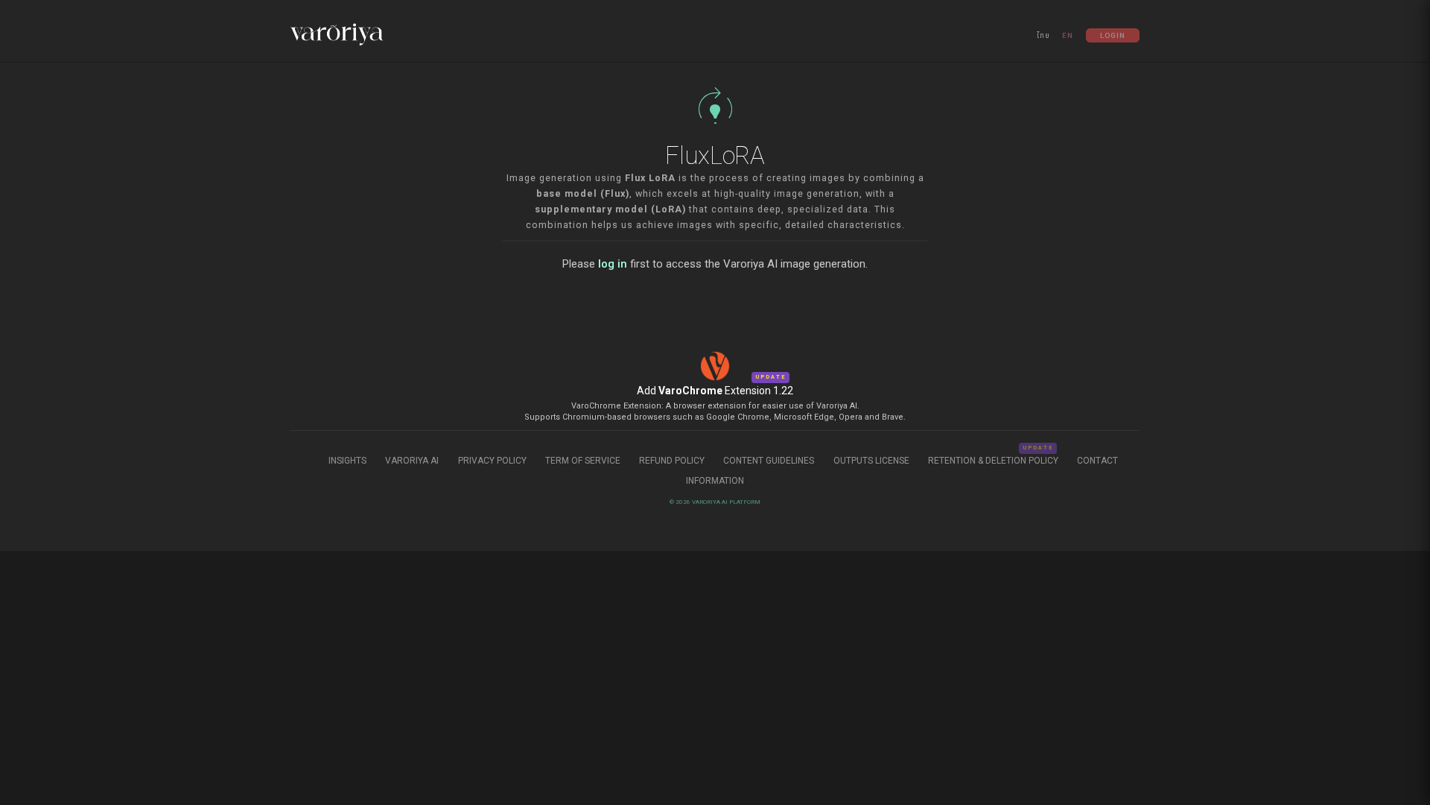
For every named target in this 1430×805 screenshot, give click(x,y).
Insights (348, 460)
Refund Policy (673, 460)
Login (1112, 35)
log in (612, 264)
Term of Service (582, 460)
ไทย (1043, 35)
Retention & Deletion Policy (993, 460)
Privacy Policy (492, 460)
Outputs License (871, 460)
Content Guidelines (769, 460)
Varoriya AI (412, 460)
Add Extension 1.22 (715, 391)
